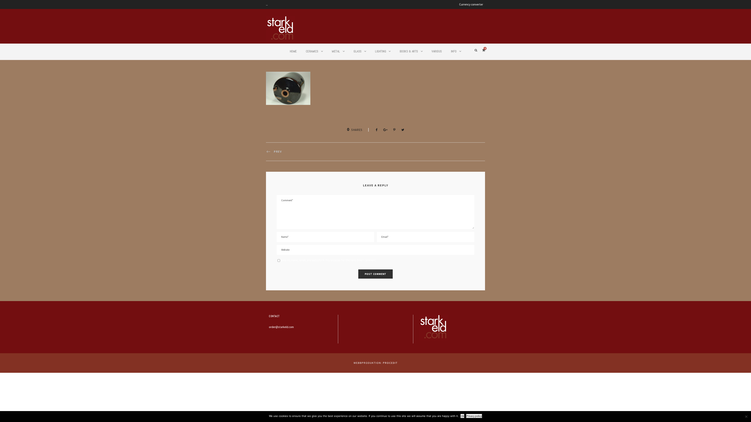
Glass (358, 51)
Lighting (380, 51)
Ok (462, 416)
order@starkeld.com (281, 327)
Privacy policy (474, 416)
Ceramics (312, 51)
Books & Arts (409, 51)
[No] (746, 416)
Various (437, 51)
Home (293, 51)
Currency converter (471, 4)
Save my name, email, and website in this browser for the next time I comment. (328, 260)
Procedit (390, 363)
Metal (336, 51)
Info (454, 51)
